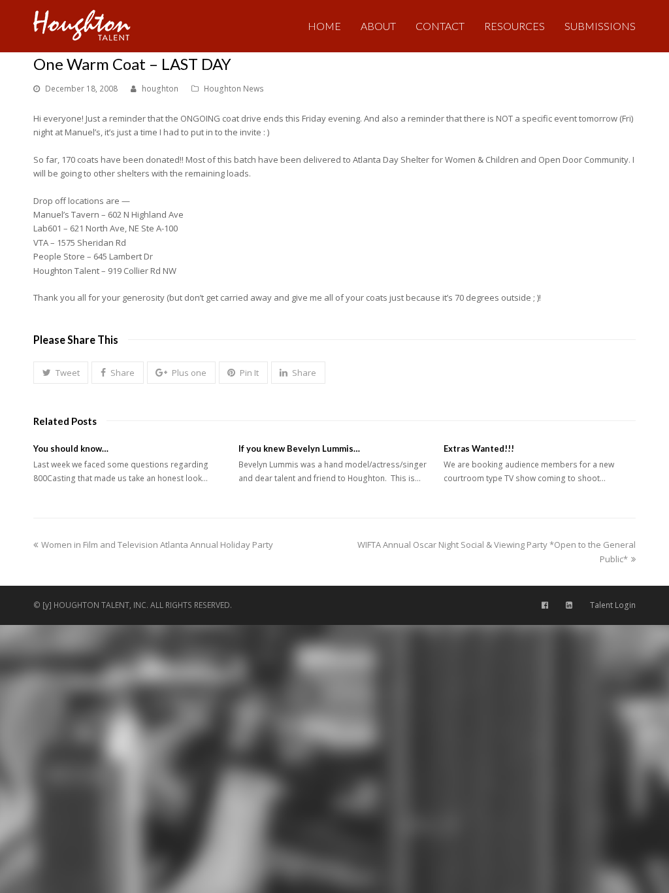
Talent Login (613, 605)
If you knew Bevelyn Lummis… (299, 448)
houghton (160, 88)
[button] (60, 373)
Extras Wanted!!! (479, 448)
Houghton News (234, 88)
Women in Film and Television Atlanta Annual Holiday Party (157, 544)
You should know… (70, 448)
